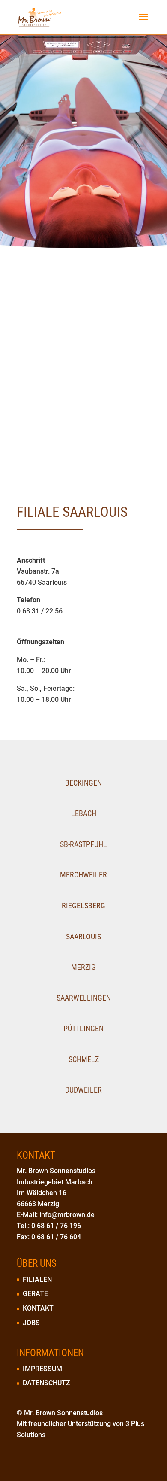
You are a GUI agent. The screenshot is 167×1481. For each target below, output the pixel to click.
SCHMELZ (84, 1059)
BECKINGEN (83, 782)
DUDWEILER (83, 1089)
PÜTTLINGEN (83, 1028)
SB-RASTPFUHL (83, 844)
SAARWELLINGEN (84, 997)
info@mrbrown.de (67, 1215)
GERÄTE (35, 1294)
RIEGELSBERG (83, 905)
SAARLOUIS (83, 936)
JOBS (31, 1323)
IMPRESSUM (42, 1369)
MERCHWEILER (83, 874)
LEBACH (83, 813)
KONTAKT (38, 1308)
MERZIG (83, 966)
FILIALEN (37, 1279)
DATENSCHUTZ (46, 1383)
